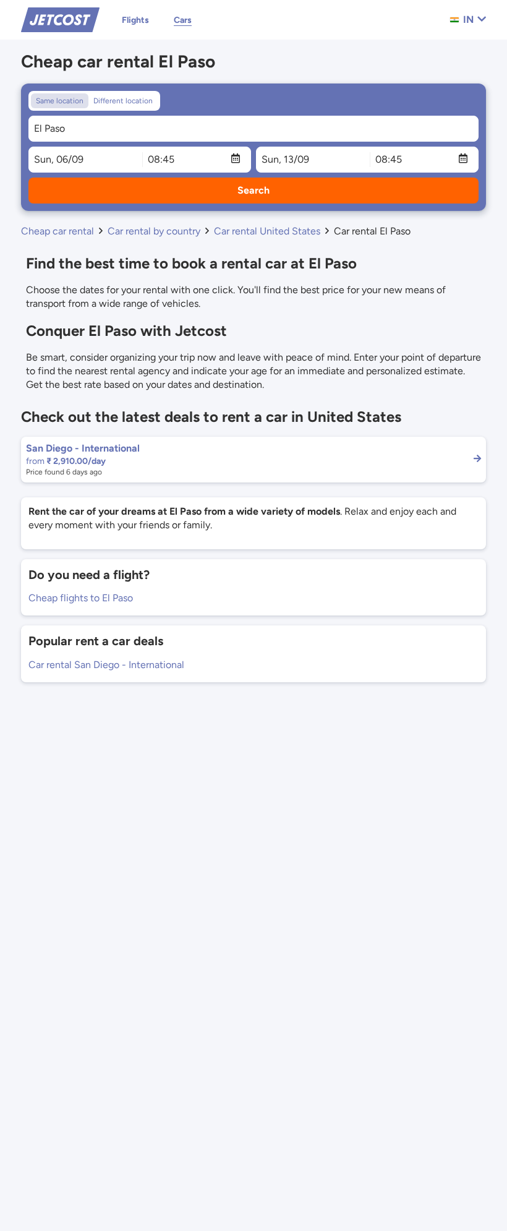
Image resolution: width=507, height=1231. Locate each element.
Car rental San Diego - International (106, 665)
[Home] (60, 19)
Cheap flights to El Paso (80, 598)
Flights (135, 20)
